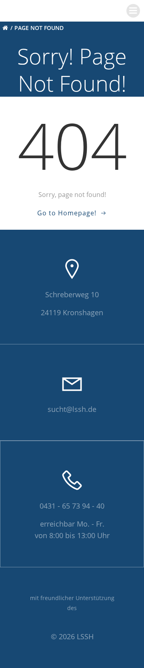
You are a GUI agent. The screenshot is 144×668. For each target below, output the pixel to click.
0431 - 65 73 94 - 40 (72, 506)
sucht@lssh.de (72, 409)
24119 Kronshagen (72, 312)
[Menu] (133, 11)
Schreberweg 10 (72, 294)
